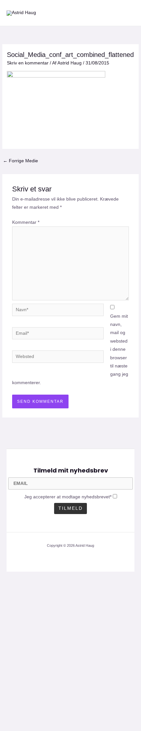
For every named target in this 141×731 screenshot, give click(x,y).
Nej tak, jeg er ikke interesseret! (70, 714)
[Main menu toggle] (128, 13)
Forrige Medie (20, 160)
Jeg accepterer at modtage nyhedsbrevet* (67, 496)
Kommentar (25, 222)
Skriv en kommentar (28, 63)
